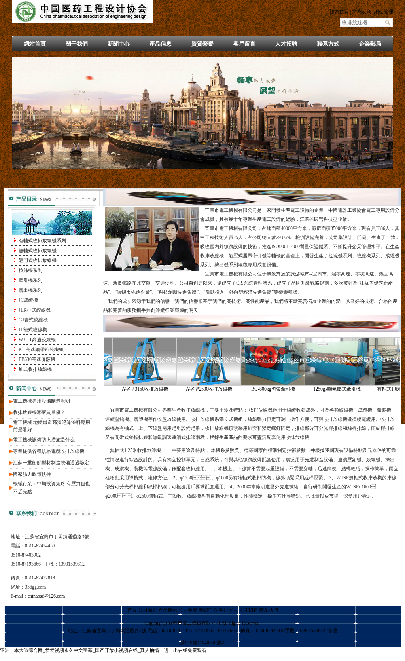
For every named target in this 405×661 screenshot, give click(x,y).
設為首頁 (339, 12)
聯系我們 (268, 610)
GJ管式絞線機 (33, 320)
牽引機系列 (30, 280)
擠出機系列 (30, 290)
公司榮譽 (187, 610)
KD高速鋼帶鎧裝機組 (41, 349)
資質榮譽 (202, 44)
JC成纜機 (28, 300)
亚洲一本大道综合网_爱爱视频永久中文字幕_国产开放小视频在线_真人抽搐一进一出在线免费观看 (103, 650)
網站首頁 (35, 44)
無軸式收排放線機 (38, 250)
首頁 (132, 610)
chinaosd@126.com (46, 596)
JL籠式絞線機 (33, 329)
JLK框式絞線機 (35, 310)
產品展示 (167, 610)
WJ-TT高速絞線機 (37, 339)
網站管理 (383, 12)
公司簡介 (147, 610)
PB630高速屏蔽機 (37, 359)
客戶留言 (244, 44)
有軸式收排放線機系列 (42, 240)
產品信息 (161, 44)
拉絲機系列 (30, 270)
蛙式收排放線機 (35, 369)
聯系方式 (328, 44)
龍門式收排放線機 (38, 260)
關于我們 (77, 44)
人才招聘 (286, 44)
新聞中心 (119, 44)
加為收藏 (361, 12)
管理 (332, 630)
